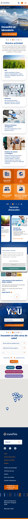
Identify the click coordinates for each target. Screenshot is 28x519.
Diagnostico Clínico (9, 130)
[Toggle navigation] (18, 2)
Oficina (19, 367)
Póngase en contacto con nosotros (10, 487)
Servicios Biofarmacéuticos (11, 100)
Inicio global (3, 7)
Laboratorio (10, 367)
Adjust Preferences (14, 260)
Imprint (6, 474)
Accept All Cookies (14, 268)
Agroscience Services (10, 102)
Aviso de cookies (9, 477)
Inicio (5, 453)
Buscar (13, 361)
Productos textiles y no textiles (12, 158)
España (7, 7)
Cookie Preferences (10, 480)
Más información (7, 237)
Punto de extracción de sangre (14, 376)
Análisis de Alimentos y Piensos (12, 72)
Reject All (14, 264)
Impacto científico (9, 460)
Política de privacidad (10, 467)
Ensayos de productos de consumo (13, 155)
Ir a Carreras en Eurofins (13, 325)
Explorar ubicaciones (9, 34)
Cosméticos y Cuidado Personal (12, 157)
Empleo (6, 463)
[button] (19, 399)
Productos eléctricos (9, 160)
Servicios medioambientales (11, 73)
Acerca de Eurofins (9, 457)
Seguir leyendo (6, 292)
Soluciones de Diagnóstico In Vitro (13, 128)
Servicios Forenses (15, 103)
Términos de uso (9, 471)
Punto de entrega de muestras (14, 371)
